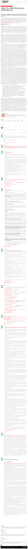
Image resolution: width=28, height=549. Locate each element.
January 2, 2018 (13, 281)
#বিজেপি (6, 179)
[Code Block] (11, 129)
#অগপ (10, 179)
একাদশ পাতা (14, 142)
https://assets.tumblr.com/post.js (7, 317)
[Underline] (6, 129)
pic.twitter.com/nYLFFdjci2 (7, 288)
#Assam (10, 300)
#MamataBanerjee (18, 300)
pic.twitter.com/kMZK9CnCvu (13, 310)
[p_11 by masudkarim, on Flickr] (5, 141)
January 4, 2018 (10, 311)
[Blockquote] (10, 129)
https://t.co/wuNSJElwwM (7, 280)
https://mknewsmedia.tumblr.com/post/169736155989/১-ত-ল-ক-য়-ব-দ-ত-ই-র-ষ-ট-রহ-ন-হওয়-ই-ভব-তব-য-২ (15, 318)
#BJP (5, 300)
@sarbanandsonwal (7, 183)
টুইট (9, 115)
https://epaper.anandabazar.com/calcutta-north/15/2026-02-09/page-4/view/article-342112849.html (15, 463)
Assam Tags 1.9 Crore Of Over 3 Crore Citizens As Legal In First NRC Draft (13, 250)
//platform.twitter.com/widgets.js (7, 181)
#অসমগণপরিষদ (13, 179)
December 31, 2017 (17, 289)
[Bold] (4, 129)
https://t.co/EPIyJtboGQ (7, 310)
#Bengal (24, 300)
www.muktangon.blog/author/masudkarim (10, 117)
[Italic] (5, 129)
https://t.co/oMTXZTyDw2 (22, 179)
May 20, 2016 (13, 180)
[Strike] (7, 129)
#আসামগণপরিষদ (16, 179)
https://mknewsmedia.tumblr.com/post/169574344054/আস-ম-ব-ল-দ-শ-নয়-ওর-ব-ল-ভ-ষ (13, 316)
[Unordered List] (9, 129)
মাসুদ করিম (5, 145)
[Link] (12, 129)
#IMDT (19, 179)
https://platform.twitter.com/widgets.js (8, 282)
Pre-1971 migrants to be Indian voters (9, 152)
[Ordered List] (8, 129)
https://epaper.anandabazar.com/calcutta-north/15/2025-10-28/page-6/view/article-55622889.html (15, 435)
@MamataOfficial (18, 305)
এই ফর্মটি (17, 535)
